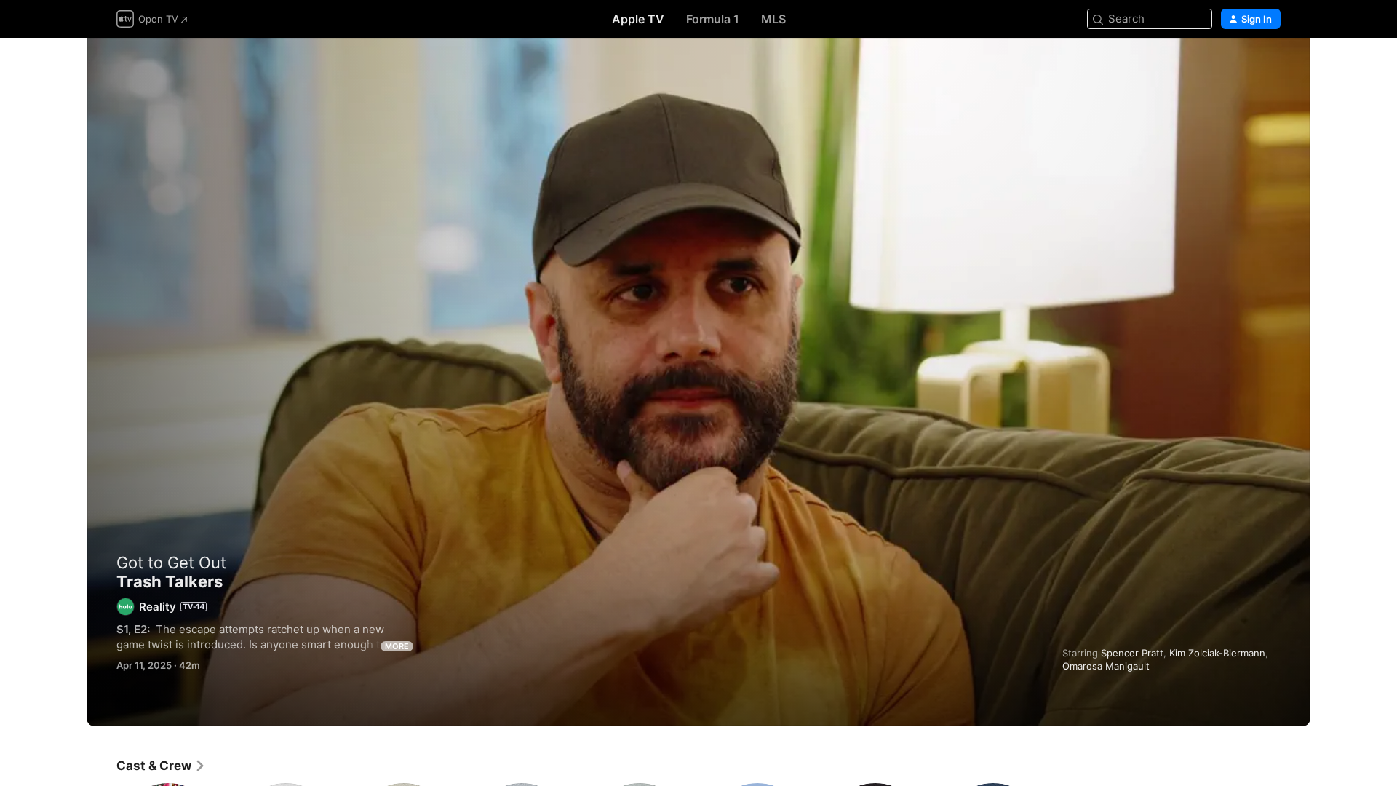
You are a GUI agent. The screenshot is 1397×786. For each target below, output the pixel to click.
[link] (161, 766)
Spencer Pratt (1132, 653)
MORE (397, 646)
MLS (773, 19)
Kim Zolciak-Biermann (1217, 653)
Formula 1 (712, 19)
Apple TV (638, 19)
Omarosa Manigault (1106, 666)
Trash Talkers (698, 382)
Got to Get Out (171, 562)
